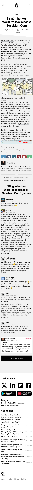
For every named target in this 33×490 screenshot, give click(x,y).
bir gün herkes (7, 45)
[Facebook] (29, 386)
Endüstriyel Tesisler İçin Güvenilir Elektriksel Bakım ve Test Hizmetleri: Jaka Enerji (12, 457)
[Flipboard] (20, 385)
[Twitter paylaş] (3, 157)
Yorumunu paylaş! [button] (16, 358)
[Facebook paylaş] (8, 157)
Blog (16, 14)
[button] (8, 393)
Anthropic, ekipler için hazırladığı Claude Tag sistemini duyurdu (11, 446)
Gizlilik (9, 479)
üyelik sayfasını (23, 124)
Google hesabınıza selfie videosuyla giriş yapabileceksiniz (12, 426)
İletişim (23, 479)
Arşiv (3, 479)
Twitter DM (11, 403)
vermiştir (11, 47)
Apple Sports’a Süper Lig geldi (10, 422)
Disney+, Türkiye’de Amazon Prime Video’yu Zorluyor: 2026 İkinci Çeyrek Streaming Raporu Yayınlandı (13, 432)
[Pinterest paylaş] (19, 157)
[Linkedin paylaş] (14, 157)
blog (5, 147)
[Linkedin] (12, 386)
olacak (24, 45)
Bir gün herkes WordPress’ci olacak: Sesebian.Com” (16, 190)
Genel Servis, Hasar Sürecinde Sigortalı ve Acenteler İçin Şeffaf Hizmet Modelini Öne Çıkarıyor (11, 417)
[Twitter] (4, 386)
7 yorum (17, 32)
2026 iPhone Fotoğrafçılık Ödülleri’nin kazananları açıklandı (13, 441)
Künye (16, 479)
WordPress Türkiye (7, 41)
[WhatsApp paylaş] (29, 157)
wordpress (11, 147)
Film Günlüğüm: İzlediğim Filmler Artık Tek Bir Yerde (13, 462)
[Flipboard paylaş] (24, 157)
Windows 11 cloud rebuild (9, 437)
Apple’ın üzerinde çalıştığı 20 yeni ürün (11, 451)
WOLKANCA (16, 5)
